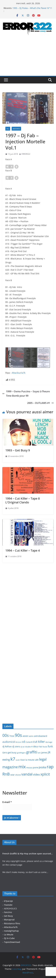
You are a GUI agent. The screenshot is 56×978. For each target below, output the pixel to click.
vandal (26, 774)
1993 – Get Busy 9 (17, 450)
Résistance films (12, 923)
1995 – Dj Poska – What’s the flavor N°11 (32, 8)
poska (42, 767)
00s (5, 735)
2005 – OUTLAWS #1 (38, 403)
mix (22, 767)
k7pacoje (8, 901)
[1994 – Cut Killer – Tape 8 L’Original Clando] (28, 469)
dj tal (22, 747)
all (8, 129)
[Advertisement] (28, 58)
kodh (18, 760)
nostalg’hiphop (11, 930)
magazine (10, 767)
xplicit (45, 774)
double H (29, 746)
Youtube (8, 904)
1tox (11, 736)
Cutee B (29, 742)
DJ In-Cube (9, 938)
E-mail (7, 802)
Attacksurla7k (18, 372)
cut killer (39, 742)
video (36, 774)
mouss (29, 767)
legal (43, 759)
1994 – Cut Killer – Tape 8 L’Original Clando (22, 500)
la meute (29, 759)
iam (39, 753)
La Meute (8, 934)
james (44, 752)
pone (35, 767)
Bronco (18, 742)
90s (18, 735)
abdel (25, 736)
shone (18, 774)
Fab (40, 746)
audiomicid (8, 741)
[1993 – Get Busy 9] (28, 421)
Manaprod (9, 919)
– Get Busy (7, 915)
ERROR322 (26, 154)
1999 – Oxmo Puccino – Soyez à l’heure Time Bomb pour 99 (28, 393)
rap (50, 767)
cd (23, 741)
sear (12, 774)
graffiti (31, 751)
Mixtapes (16, 129)
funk (50, 746)
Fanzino (8, 912)
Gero (4, 752)
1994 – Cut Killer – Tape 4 (22, 550)
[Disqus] (28, 600)
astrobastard (40, 735)
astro (31, 736)
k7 (12, 759)
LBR (37, 759)
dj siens (16, 746)
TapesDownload (12, 942)
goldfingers (21, 753)
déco (35, 746)
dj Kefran (7, 746)
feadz (45, 746)
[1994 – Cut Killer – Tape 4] (28, 521)
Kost (22, 759)
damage (48, 742)
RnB (6, 774)
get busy (12, 752)
